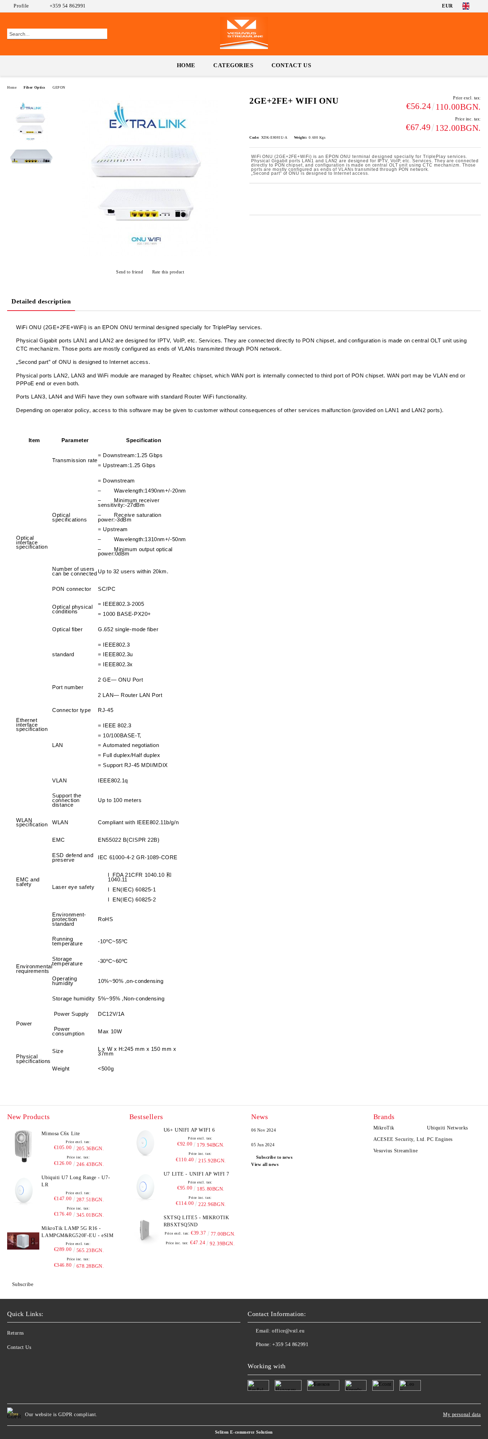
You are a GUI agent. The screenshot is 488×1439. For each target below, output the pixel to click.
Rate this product (168, 272)
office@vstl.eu (288, 1331)
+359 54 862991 (68, 6)
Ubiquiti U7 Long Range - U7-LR (75, 1181)
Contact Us (292, 65)
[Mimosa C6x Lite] (23, 1146)
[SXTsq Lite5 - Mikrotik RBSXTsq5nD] (145, 1230)
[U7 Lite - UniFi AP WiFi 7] (145, 1187)
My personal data (462, 1414)
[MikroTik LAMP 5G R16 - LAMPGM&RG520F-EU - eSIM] (23, 1241)
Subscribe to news (274, 1157)
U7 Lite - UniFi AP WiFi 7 (196, 1174)
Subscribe (23, 1284)
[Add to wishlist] (263, 195)
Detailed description (41, 301)
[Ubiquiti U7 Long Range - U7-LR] (23, 1190)
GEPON (59, 87)
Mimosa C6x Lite (60, 1133)
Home (186, 65)
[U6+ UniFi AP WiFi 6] (145, 1143)
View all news (265, 1164)
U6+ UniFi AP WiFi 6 (189, 1130)
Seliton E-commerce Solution (244, 1432)
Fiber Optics (34, 87)
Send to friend (129, 272)
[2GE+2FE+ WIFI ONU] (150, 254)
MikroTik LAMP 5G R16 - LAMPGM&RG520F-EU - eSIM (77, 1232)
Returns (15, 1333)
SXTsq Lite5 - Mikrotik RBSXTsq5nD (196, 1221)
